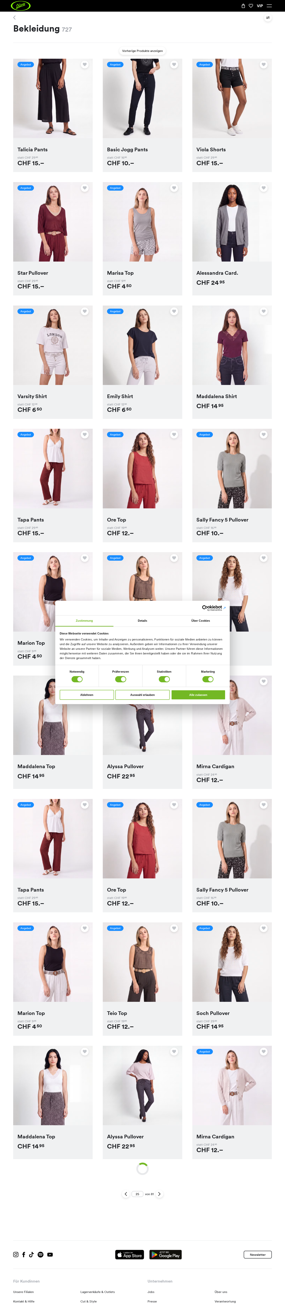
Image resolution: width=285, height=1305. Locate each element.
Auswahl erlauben (142, 694)
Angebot (25, 64)
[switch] (120, 679)
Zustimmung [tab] (84, 620)
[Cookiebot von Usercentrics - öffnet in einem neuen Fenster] (208, 608)
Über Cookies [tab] (200, 620)
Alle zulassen (198, 694)
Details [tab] (142, 620)
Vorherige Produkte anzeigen (142, 51)
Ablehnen (86, 694)
